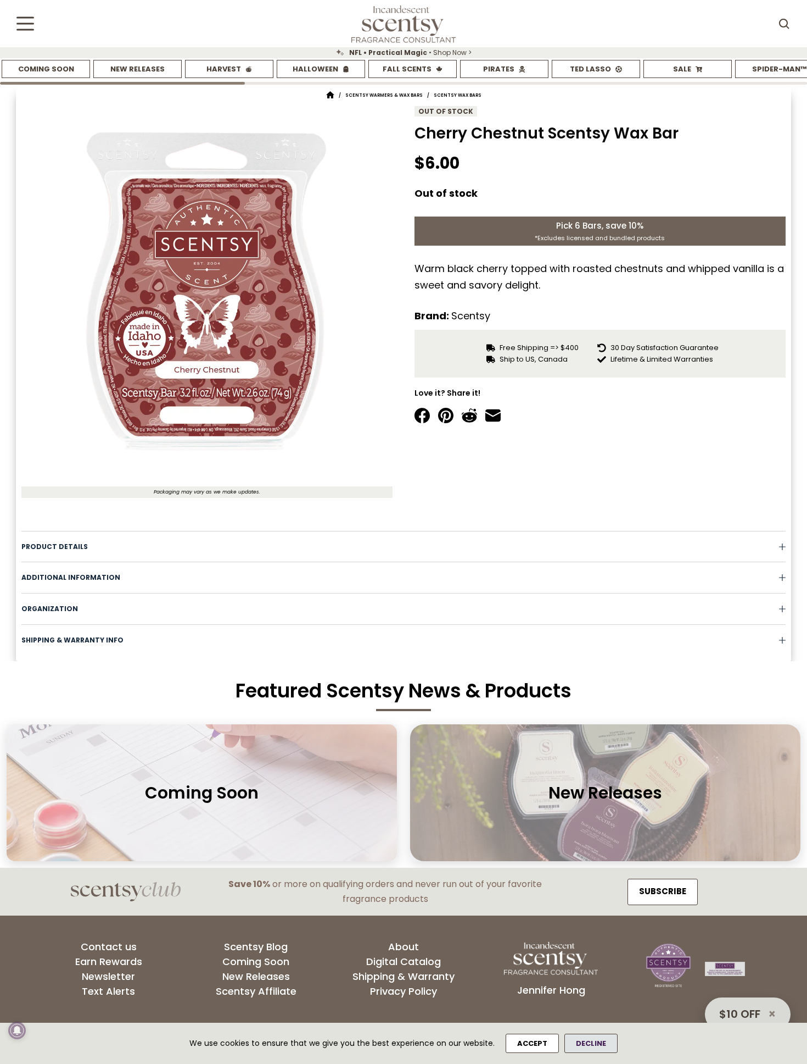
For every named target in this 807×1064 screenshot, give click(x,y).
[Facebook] (422, 415)
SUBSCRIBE (662, 891)
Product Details (54, 546)
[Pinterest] (445, 415)
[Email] (493, 415)
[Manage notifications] (17, 1030)
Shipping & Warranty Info (72, 640)
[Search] (784, 23)
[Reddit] (469, 415)
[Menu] (25, 23)
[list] (403, 52)
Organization (49, 608)
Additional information (70, 577)
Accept (532, 1043)
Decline (591, 1043)
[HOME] (330, 95)
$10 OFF (739, 1014)
